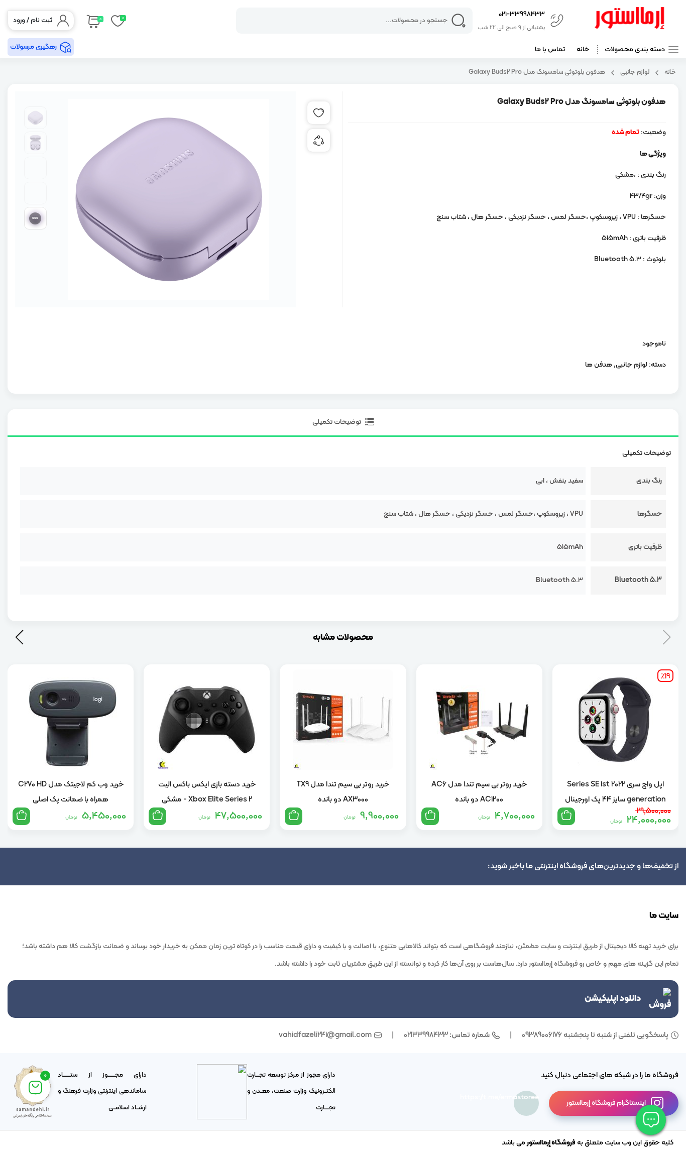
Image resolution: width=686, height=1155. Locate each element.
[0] (92, 20)
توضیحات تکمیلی (337, 422)
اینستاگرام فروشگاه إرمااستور (606, 1103)
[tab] (343, 423)
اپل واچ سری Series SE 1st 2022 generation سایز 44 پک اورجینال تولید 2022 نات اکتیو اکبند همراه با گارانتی (615, 792)
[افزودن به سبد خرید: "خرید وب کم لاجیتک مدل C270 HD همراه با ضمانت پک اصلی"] (21, 816)
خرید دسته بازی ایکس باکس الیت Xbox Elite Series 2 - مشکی (207, 792)
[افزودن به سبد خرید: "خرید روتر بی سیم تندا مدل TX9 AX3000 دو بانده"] (293, 816)
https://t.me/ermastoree (526, 1097)
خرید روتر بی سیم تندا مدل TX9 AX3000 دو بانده (343, 792)
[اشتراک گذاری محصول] (318, 140)
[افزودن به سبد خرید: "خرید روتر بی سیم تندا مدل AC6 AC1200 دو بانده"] (430, 816)
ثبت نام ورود (32, 20)
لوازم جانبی (634, 72)
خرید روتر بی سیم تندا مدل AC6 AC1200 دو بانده (479, 792)
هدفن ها (598, 365)
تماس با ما (550, 49)
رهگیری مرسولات (33, 47)
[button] (19, 637)
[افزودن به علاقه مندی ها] (318, 112)
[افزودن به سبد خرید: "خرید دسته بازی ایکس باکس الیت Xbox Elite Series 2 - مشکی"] (157, 816)
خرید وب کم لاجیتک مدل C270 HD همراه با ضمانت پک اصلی (71, 792)
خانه (583, 49)
